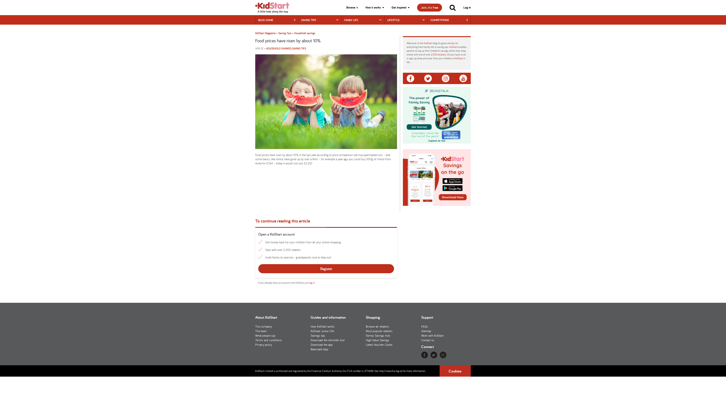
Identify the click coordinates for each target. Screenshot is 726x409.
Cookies (455, 371)
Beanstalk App (319, 349)
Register (326, 268)
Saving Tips (308, 20)
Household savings (278, 48)
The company (263, 326)
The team (261, 331)
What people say (265, 335)
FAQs (424, 326)
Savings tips (318, 335)
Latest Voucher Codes (379, 345)
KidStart (428, 43)
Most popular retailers (379, 331)
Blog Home (265, 20)
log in (312, 282)
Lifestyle (393, 20)
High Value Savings (377, 340)
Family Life (351, 20)
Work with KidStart (432, 335)
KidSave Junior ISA (322, 331)
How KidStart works (323, 326)
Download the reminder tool (328, 340)
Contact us (427, 340)
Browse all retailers (377, 326)
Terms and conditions (268, 340)
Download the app (322, 345)
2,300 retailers (438, 54)
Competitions (439, 20)
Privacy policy (263, 345)
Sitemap (426, 331)
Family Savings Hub (378, 335)
